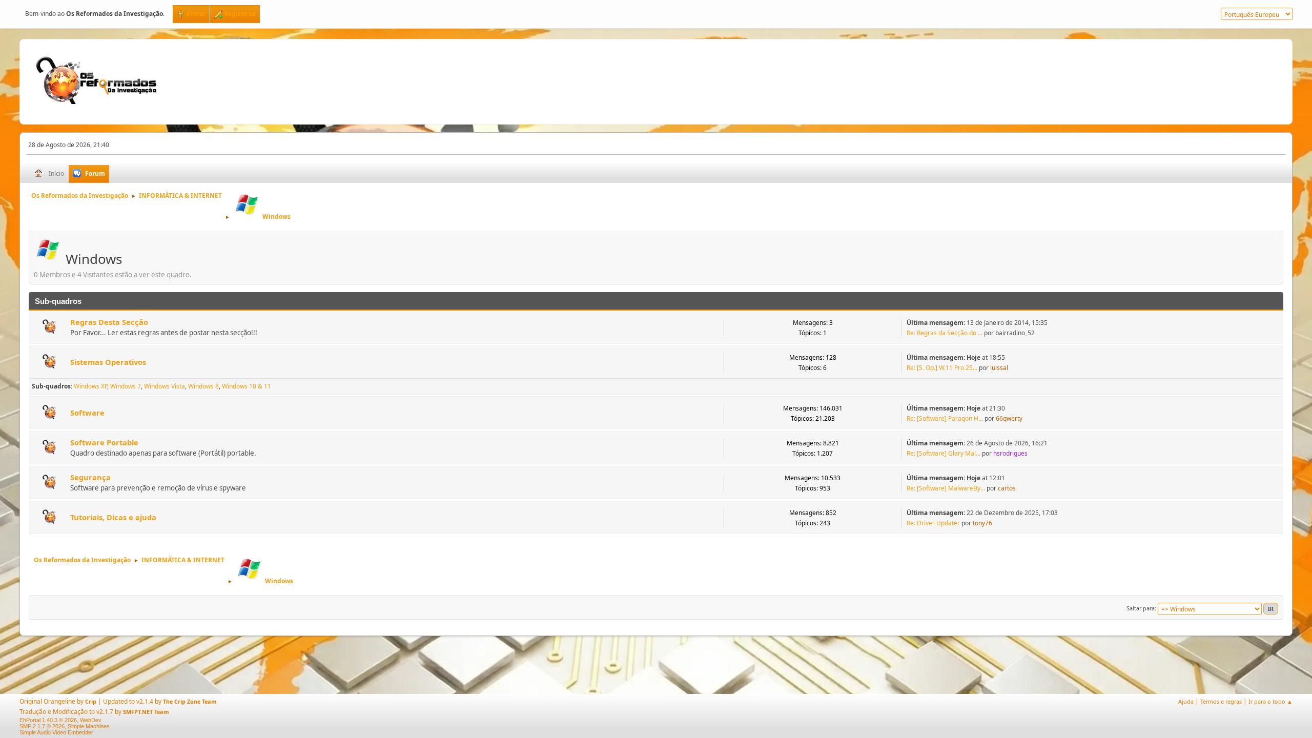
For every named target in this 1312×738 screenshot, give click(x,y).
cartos (1007, 488)
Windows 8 (203, 386)
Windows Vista (164, 386)
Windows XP (90, 386)
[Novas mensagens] (49, 327)
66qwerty (1009, 418)
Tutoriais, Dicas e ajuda (113, 517)
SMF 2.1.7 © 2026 (42, 726)
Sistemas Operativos (108, 362)
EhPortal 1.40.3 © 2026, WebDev (60, 720)
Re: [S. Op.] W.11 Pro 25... (942, 367)
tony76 (982, 523)
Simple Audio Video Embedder (56, 732)
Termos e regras (1221, 701)
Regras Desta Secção (109, 322)
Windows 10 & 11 (246, 386)
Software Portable (104, 442)
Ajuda (1186, 701)
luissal (999, 367)
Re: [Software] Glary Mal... (943, 453)
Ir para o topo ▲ (1270, 701)
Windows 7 (125, 386)
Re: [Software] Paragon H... (945, 418)
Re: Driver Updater (933, 523)
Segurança (90, 477)
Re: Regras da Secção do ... (944, 333)
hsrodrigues (1010, 453)
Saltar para (1140, 608)
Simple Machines (89, 726)
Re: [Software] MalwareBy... (946, 488)
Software (87, 412)
